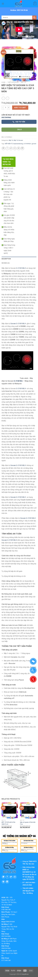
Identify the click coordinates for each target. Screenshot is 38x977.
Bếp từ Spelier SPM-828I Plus (27, 823)
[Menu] (3, 3)
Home (3, 82)
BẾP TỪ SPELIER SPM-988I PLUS (9, 823)
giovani (34, 143)
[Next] (36, 818)
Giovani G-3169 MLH (18, 324)
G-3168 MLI (18, 381)
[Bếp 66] (19, 3)
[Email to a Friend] (15, 148)
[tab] (19, 259)
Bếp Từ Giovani (18, 140)
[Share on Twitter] (11, 148)
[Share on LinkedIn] (22, 148)
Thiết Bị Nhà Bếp (13, 82)
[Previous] (1, 818)
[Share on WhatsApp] (3, 148)
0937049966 (6, 118)
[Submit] (34, 18)
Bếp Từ (23, 82)
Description (6, 259)
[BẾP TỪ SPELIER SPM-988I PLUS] (10, 810)
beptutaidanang (18, 143)
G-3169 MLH (27, 143)
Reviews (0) (6, 263)
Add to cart (20, 108)
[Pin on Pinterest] (18, 148)
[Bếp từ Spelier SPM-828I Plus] (28, 810)
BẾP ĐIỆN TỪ (9, 143)
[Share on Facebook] (7, 148)
